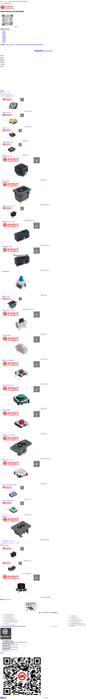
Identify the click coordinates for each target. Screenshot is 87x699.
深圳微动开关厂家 (13, 44)
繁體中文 (2, 1)
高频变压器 (41, 44)
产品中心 (4, 34)
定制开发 (4, 35)
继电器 (8, 626)
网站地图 (23, 626)
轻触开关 (4, 32)
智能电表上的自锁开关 (75, 617)
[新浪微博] (21, 1)
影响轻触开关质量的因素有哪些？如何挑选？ (78, 623)
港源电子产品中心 (10, 95)
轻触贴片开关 (7, 44)
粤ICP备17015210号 (5, 650)
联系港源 (20, 626)
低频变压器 (37, 44)
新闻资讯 (4, 37)
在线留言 (14, 1)
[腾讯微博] (26, 1)
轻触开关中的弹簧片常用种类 (10, 614)
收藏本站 (10, 1)
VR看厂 (3, 42)
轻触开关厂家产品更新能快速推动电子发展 (11, 620)
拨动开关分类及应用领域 (9, 617)
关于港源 (2, 626)
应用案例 (4, 36)
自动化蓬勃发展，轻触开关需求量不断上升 (77, 620)
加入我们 (4, 40)
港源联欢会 (7, 623)
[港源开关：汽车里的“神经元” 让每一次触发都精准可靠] (31, 610)
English (5, 1)
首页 (5, 95)
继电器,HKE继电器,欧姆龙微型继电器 (23, 44)
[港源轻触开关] (7, 9)
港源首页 (4, 31)
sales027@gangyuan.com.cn (7, 93)
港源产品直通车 (43, 50)
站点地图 (17, 1)
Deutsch (7, 1)
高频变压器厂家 (55, 626)
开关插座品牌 (32, 44)
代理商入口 (4, 41)
